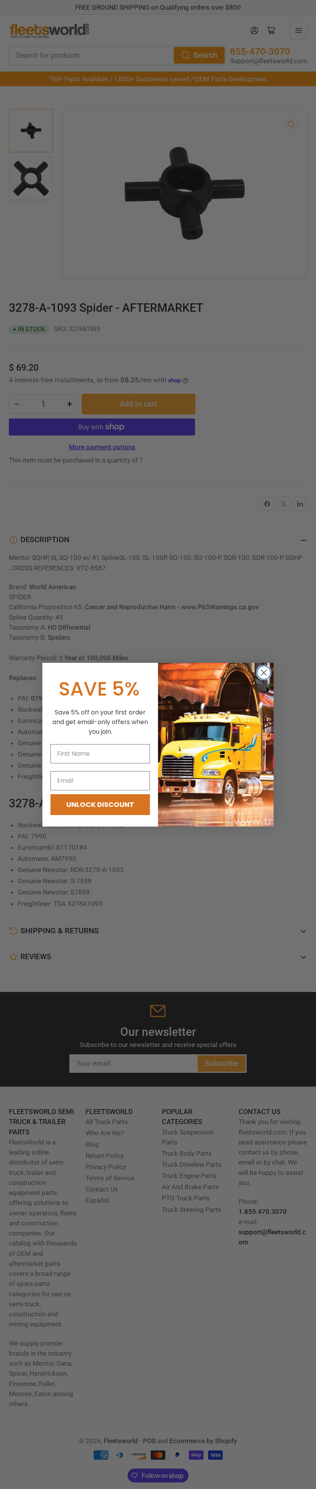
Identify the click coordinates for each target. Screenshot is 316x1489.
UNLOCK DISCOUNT (100, 804)
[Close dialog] (264, 672)
